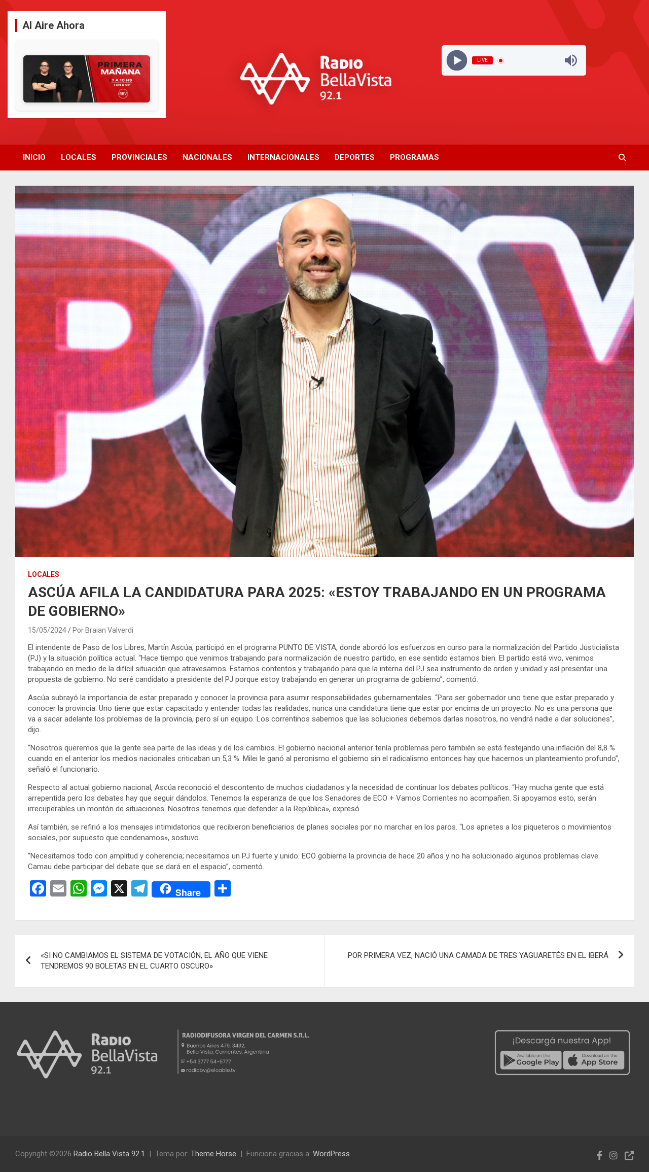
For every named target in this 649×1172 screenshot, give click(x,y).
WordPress (331, 1153)
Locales (78, 157)
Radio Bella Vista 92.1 (109, 1153)
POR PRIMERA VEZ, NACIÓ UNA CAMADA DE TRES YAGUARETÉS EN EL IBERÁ (478, 955)
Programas (414, 157)
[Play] (457, 61)
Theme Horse (213, 1153)
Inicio (34, 157)
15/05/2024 (47, 630)
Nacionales (207, 157)
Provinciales (139, 157)
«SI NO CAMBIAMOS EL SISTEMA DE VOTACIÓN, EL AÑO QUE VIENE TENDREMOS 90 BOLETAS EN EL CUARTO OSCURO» (154, 961)
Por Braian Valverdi (103, 630)
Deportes (355, 157)
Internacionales (283, 157)
